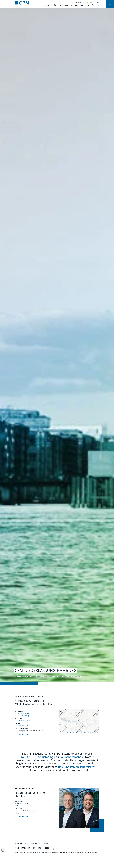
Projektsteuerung (30, 757)
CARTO (77, 732)
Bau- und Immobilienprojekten (77, 767)
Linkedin (17, 805)
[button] (79, 721)
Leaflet (69, 732)
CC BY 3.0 (83, 732)
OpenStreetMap (91, 732)
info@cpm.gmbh (23, 726)
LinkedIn (17, 813)
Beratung (48, 757)
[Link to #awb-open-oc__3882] (110, 4)
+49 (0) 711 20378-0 (24, 721)
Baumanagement (70, 757)
